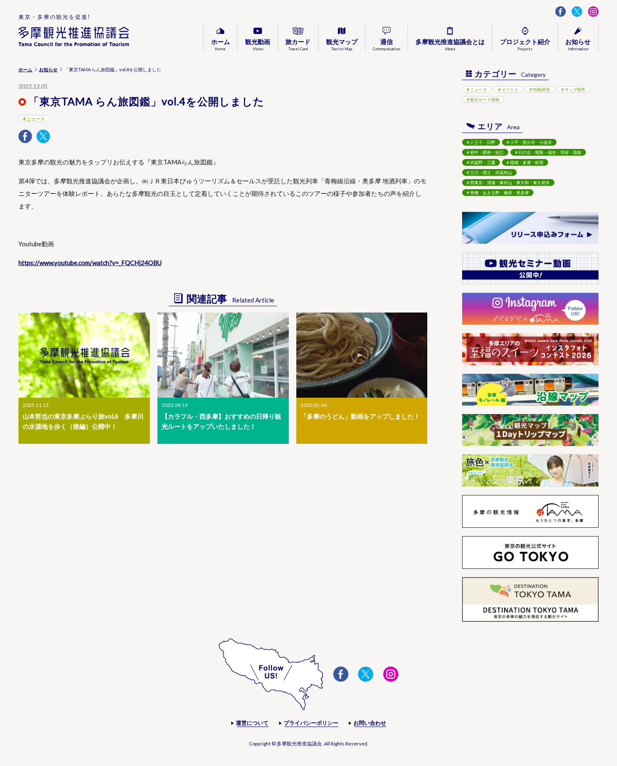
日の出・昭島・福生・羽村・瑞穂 (549, 152)
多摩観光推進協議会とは (450, 44)
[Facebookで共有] (25, 136)
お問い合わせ (369, 722)
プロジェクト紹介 (525, 44)
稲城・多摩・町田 (527, 162)
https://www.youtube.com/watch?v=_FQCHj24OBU (90, 262)
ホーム (220, 44)
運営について (252, 722)
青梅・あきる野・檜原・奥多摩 (499, 192)
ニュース (35, 118)
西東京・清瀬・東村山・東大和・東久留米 (510, 182)
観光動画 (257, 44)
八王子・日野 (482, 142)
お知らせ (48, 69)
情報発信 (541, 89)
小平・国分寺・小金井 (531, 142)
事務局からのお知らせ (551, 60)
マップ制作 (575, 89)
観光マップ (342, 44)
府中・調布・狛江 (487, 152)
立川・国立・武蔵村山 (491, 172)
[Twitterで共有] (43, 136)
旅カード (298, 44)
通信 (386, 44)
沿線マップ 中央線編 (359, 60)
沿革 (429, 60)
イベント (510, 89)
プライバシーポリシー (311, 722)
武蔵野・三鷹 (482, 162)
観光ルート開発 (527, 60)
